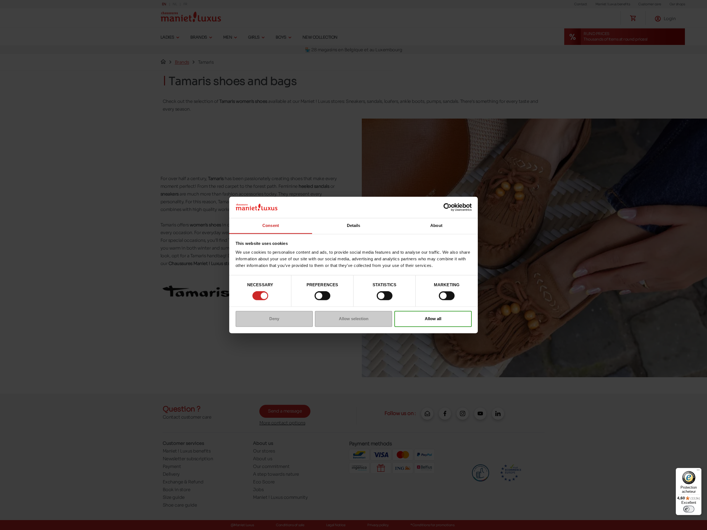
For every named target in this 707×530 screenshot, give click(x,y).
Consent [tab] (270, 225)
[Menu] (698, 471)
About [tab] (436, 225)
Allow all (433, 318)
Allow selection (353, 318)
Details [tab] (353, 225)
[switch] (322, 295)
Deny (274, 318)
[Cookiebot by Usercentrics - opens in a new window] (447, 207)
